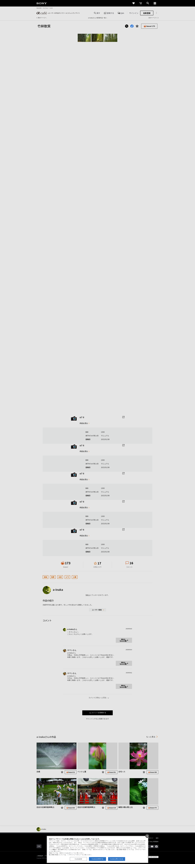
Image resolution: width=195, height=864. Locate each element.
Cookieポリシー (69, 853)
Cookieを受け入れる (116, 859)
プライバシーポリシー (75, 854)
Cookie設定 (78, 859)
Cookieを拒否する (97, 859)
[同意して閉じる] (147, 836)
